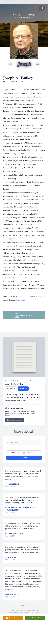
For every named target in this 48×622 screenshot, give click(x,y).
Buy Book (23, 388)
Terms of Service (30, 612)
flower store (20, 300)
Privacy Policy (18, 612)
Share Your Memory (14, 420)
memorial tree (29, 296)
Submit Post (24, 458)
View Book (11, 388)
